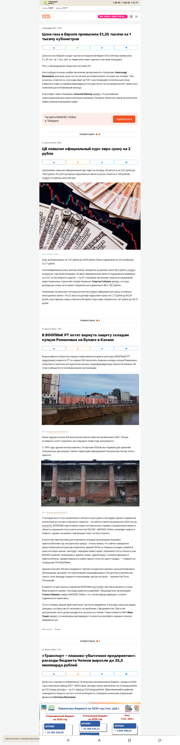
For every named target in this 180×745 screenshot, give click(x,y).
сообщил (51, 72)
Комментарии (90, 134)
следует (46, 177)
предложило (49, 360)
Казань (58, 629)
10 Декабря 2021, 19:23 (52, 28)
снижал (93, 291)
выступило (98, 586)
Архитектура (47, 629)
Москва (59, 8)
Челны (45, 8)
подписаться (124, 119)
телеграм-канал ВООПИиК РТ (57, 432)
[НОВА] (112, 16)
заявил (96, 94)
